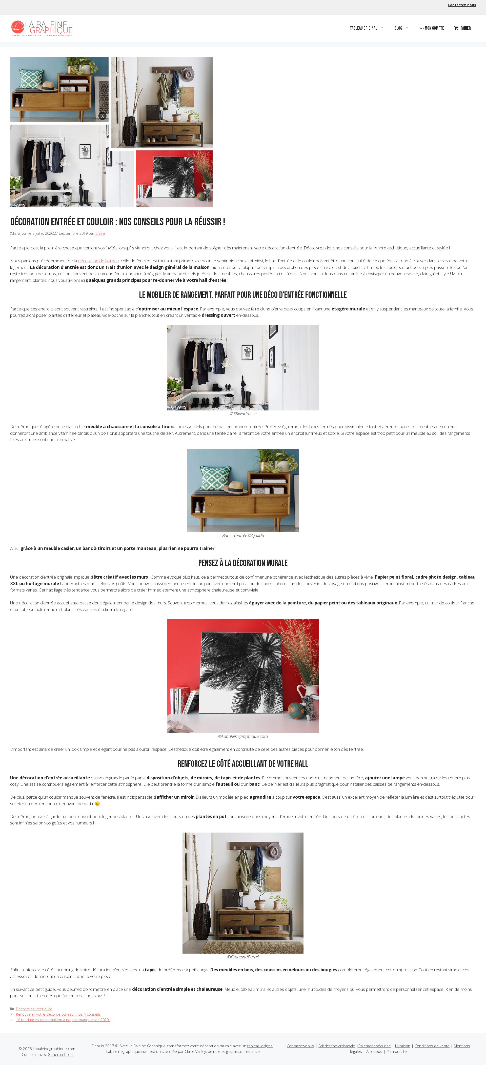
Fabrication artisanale (336, 1045)
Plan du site (397, 1051)
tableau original (260, 1045)
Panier (466, 28)
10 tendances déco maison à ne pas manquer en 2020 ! (63, 1019)
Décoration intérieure (34, 1009)
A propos (374, 1051)
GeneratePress (61, 1054)
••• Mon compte (431, 28)
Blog (398, 28)
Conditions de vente (432, 1045)
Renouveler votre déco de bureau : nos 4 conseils (58, 1014)
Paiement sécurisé (374, 1045)
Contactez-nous (462, 5)
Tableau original (363, 28)
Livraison (402, 1045)
